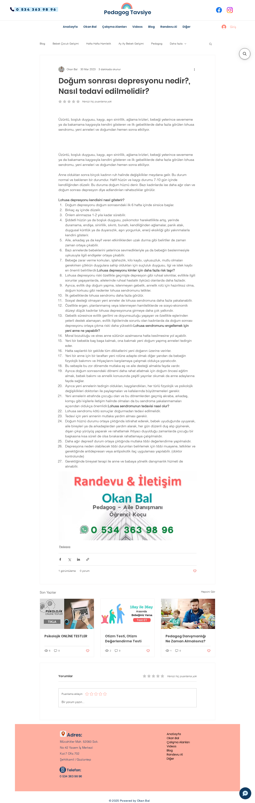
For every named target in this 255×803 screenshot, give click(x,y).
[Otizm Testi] (128, 614)
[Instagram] (230, 10)
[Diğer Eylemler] (194, 69)
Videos (171, 746)
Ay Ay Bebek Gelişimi (131, 43)
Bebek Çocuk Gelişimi (66, 43)
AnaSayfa (174, 734)
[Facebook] (219, 10)
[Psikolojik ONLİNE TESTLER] (67, 614)
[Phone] (12, 9)
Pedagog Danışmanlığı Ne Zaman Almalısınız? (186, 638)
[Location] (63, 734)
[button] (186, 26)
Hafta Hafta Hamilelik (98, 43)
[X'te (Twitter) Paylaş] (69, 559)
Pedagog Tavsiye (127, 12)
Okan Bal (173, 738)
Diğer (170, 759)
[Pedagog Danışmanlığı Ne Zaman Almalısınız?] (188, 614)
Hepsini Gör (208, 591)
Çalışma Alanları (178, 742)
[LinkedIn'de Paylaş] (78, 559)
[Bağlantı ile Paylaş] (87, 559)
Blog (42, 43)
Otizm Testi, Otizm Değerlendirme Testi (123, 638)
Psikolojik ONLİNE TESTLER (65, 636)
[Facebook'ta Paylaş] (60, 559)
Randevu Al (175, 755)
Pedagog (156, 43)
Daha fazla (176, 43)
